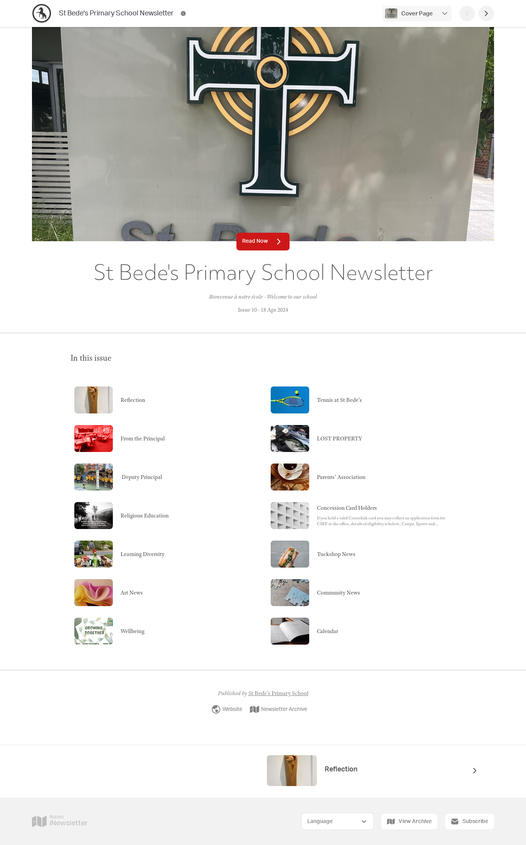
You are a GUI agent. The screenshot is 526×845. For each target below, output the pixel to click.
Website (232, 709)
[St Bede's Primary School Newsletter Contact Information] (183, 13)
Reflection (341, 769)
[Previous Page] (467, 13)
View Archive (415, 821)
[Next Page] (486, 13)
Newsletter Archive (284, 709)
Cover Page (417, 14)
